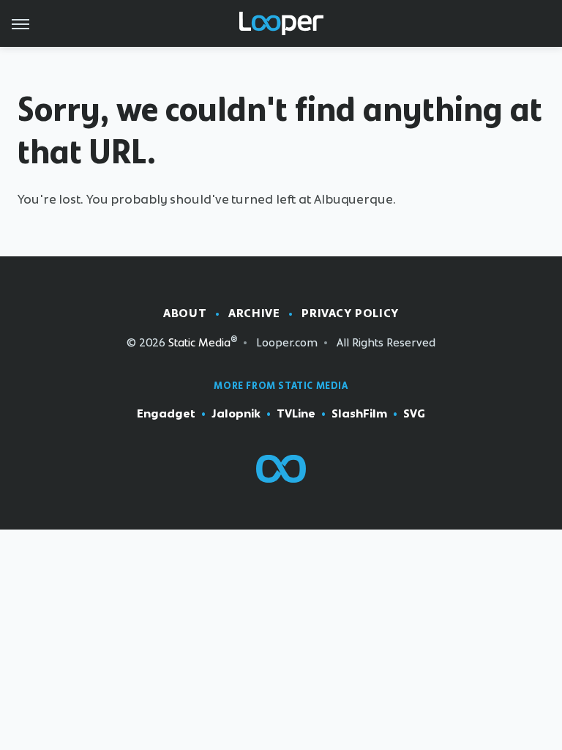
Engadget (166, 413)
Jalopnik (236, 413)
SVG (414, 413)
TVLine (296, 413)
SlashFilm (359, 413)
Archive (254, 313)
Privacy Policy (349, 313)
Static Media (199, 342)
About (184, 313)
